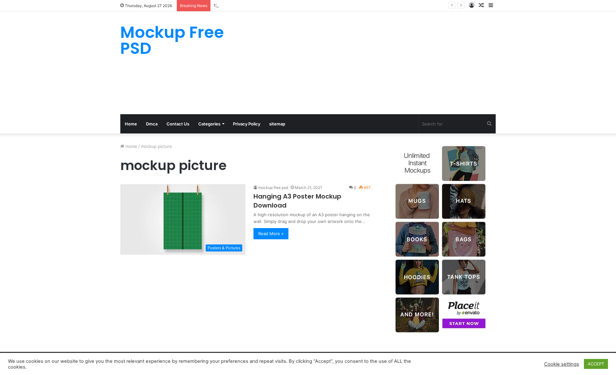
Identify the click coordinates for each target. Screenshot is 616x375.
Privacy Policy (246, 123)
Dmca (152, 123)
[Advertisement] (372, 63)
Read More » (271, 233)
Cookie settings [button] (561, 364)
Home (131, 123)
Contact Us (178, 123)
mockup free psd (273, 187)
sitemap (277, 123)
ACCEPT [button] (596, 363)
